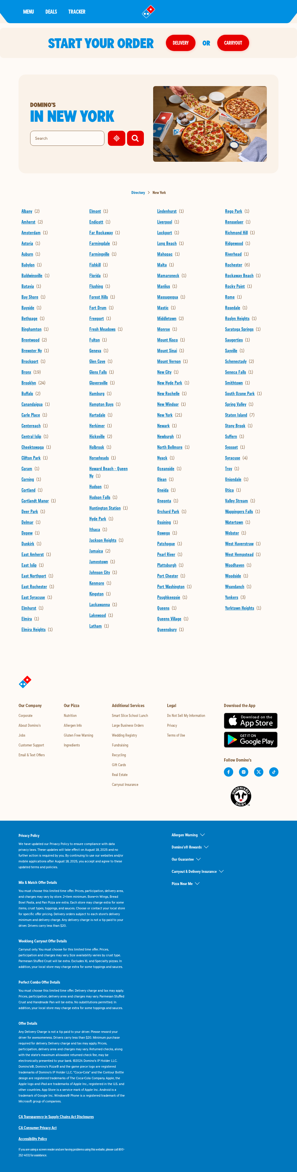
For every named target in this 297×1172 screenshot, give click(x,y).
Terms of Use (176, 735)
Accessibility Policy (33, 1138)
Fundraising (120, 745)
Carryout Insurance (125, 784)
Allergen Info (73, 725)
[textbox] (72, 1152)
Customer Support (31, 745)
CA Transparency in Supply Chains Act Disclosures (56, 1116)
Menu (28, 11)
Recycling (119, 754)
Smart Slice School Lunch (130, 715)
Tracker (77, 11)
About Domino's (30, 725)
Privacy (172, 725)
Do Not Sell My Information (186, 715)
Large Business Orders (128, 725)
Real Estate (120, 774)
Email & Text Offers (32, 754)
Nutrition (70, 715)
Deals (51, 11)
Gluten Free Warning (78, 735)
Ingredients (72, 745)
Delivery (181, 42)
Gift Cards (119, 764)
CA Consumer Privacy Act (38, 1127)
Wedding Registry (124, 735)
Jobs (22, 735)
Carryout (233, 42)
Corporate (25, 715)
